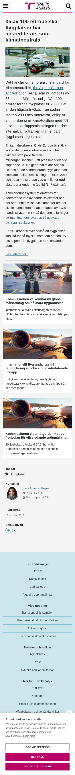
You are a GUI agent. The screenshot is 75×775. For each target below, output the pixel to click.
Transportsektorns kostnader (37, 636)
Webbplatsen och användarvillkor (37, 711)
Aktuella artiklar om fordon (37, 670)
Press (37, 662)
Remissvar (37, 687)
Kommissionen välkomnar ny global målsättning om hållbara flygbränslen (34, 301)
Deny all (37, 757)
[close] (69, 713)
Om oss (37, 570)
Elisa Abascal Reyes (36, 488)
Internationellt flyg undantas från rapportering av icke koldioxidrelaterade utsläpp (36, 368)
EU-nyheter (17, 474)
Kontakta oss (37, 578)
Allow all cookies (37, 766)
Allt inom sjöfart (38, 628)
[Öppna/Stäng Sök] (69, 6)
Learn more (29, 736)
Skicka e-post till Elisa (38, 497)
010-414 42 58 (34, 493)
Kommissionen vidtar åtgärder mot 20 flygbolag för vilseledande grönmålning (36, 436)
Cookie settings (37, 747)
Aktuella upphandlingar (38, 594)
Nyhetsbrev (37, 654)
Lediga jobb (37, 586)
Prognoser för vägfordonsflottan (37, 620)
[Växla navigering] (6, 6)
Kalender (38, 695)
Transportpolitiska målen (37, 612)
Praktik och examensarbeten (37, 703)
